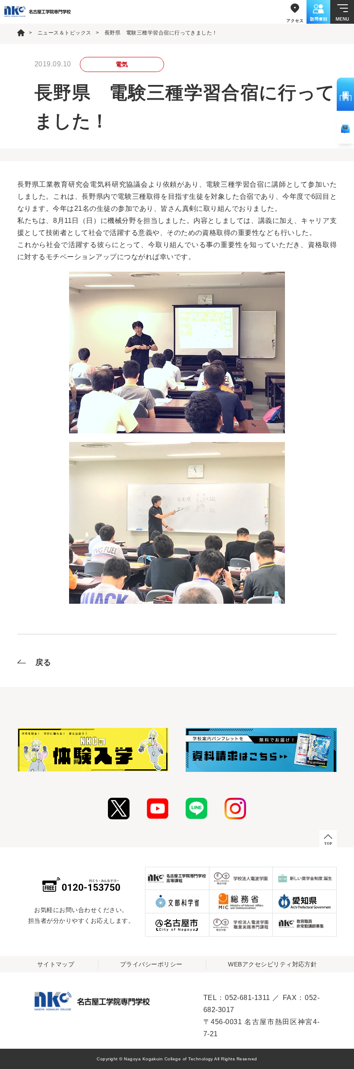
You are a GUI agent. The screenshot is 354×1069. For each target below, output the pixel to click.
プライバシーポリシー (151, 964)
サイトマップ (56, 964)
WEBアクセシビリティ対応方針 (272, 964)
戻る (43, 662)
